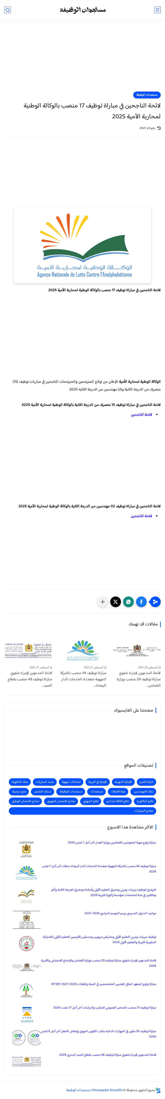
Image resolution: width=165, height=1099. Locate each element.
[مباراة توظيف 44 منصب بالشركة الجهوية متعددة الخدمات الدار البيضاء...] (83, 650)
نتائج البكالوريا (145, 801)
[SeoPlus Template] (158, 1090)
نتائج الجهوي (90, 801)
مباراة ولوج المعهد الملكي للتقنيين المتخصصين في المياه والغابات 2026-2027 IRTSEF (103, 984)
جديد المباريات (45, 782)
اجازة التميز (146, 782)
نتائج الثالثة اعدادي (117, 801)
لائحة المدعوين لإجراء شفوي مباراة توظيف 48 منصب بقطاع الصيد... (30, 679)
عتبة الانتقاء (118, 791)
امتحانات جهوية (71, 782)
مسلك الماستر (42, 791)
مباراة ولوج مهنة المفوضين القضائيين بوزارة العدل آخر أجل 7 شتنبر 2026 (112, 842)
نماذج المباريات (143, 811)
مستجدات (96, 791)
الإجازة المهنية (123, 782)
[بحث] (7, 10)
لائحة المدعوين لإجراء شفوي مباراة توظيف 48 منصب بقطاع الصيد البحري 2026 (107, 1055)
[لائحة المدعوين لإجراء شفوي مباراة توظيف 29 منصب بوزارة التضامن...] (137, 650)
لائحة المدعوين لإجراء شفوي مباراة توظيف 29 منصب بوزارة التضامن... (139, 679)
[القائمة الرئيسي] (157, 10)
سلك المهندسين (143, 791)
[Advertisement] (82, 58)
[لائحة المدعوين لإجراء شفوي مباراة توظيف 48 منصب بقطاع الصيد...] (28, 650)
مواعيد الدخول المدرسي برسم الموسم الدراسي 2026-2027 (120, 913)
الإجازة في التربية (97, 782)
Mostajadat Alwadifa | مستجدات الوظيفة (94, 1090)
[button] (141, 601)
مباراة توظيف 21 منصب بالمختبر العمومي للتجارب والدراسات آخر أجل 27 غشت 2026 (104, 1007)
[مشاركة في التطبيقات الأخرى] (102, 601)
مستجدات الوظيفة (146, 95)
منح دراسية (19, 791)
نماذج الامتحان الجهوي (61, 801)
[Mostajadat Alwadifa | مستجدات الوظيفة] (82, 10)
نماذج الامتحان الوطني (25, 801)
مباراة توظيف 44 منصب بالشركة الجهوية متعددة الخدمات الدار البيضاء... (83, 679)
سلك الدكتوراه (20, 782)
